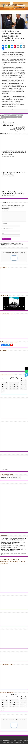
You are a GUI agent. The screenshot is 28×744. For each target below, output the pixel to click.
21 (17, 386)
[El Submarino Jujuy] (14, 6)
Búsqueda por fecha (6, 477)
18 (6, 386)
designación (7, 115)
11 (6, 384)
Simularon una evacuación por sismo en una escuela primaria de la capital (12, 542)
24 (3, 388)
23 (25, 386)
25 (6, 388)
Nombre (4, 223)
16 (25, 384)
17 (3, 386)
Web (3, 233)
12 (10, 384)
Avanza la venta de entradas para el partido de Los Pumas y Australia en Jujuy (13, 550)
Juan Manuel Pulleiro (17, 115)
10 (3, 384)
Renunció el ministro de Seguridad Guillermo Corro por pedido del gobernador (10, 123)
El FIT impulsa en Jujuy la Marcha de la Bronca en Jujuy (13, 173)
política (20, 116)
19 (10, 386)
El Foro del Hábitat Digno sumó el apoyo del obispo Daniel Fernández (13, 192)
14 (17, 384)
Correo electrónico (7, 228)
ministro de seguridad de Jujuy (8, 116)
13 (14, 384)
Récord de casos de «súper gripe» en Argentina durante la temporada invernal (13, 546)
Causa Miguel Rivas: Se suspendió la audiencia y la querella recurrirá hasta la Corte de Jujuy (14, 152)
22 (21, 386)
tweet (11, 110)
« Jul (2, 392)
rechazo (3, 118)
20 (14, 386)
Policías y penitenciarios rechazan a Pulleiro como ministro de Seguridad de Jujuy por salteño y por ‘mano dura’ (17, 128)
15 (21, 384)
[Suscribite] (26, 371)
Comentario (5, 210)
